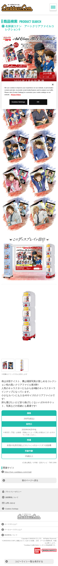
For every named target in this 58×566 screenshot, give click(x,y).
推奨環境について (11, 497)
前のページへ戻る (30, 480)
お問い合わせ (10, 503)
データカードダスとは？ (13, 530)
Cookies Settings (18, 102)
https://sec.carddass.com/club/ (18, 472)
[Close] (53, 84)
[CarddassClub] (17, 5)
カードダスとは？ (10, 524)
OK (38, 102)
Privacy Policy (16, 94)
